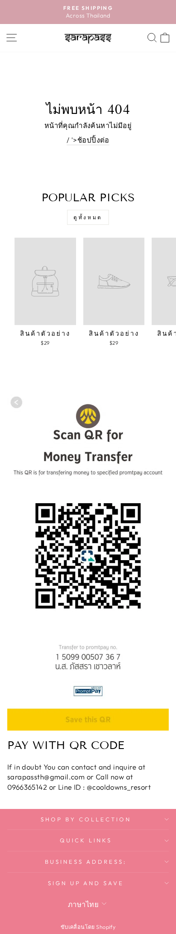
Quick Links (86, 840)
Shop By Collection (86, 819)
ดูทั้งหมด (88, 217)
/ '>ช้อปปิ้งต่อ (88, 139)
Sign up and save (86, 883)
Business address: (86, 861)
